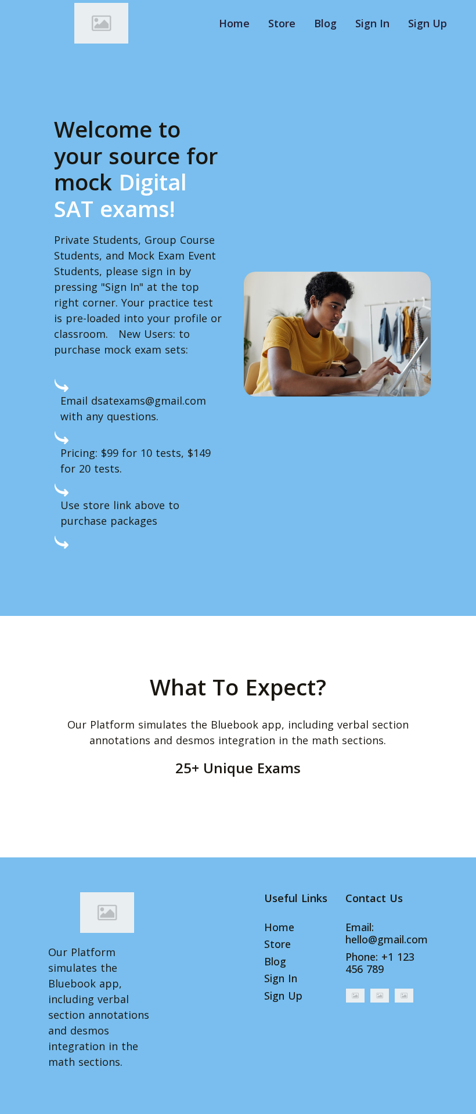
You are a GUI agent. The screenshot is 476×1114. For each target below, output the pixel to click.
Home (234, 23)
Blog (325, 23)
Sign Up (427, 23)
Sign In (372, 23)
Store (281, 23)
